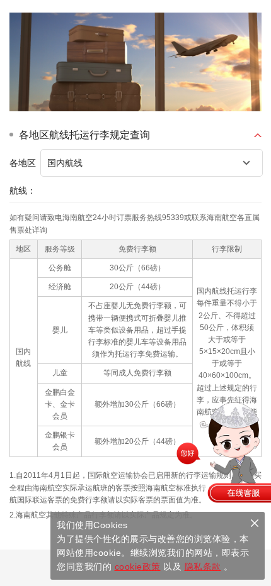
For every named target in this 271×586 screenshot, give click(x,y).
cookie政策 (138, 566)
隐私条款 (203, 566)
